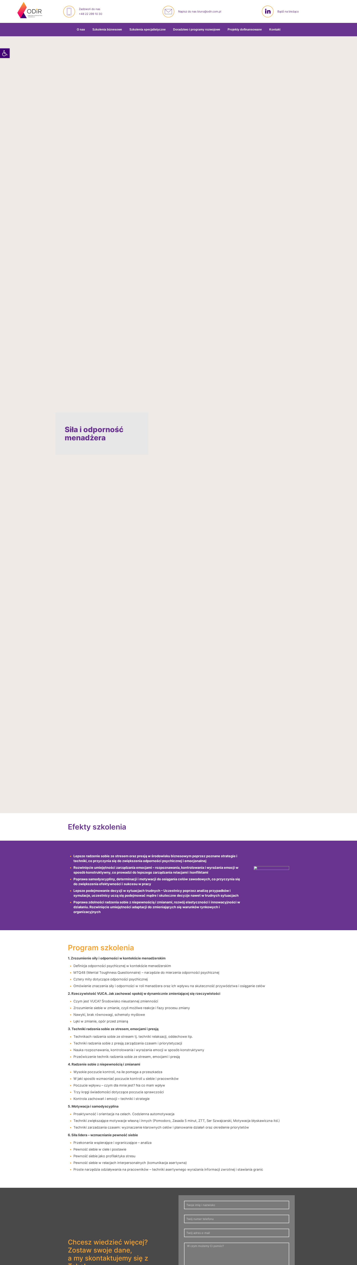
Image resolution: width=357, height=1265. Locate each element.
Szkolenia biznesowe (107, 29)
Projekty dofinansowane (245, 29)
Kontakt (274, 29)
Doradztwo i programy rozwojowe (196, 29)
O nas (81, 29)
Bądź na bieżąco (288, 11)
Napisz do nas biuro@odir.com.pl (199, 11)
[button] (5, 53)
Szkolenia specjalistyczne (147, 29)
